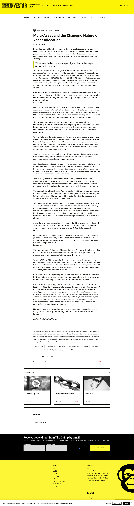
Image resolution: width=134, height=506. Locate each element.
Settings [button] (108, 503)
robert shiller (95, 346)
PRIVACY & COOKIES (59, 481)
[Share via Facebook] (34, 356)
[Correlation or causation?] (67, 383)
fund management (74, 346)
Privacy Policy (72, 503)
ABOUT (55, 471)
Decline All (117, 503)
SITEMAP (55, 486)
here (108, 440)
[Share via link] (47, 356)
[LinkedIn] (88, 493)
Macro (83, 17)
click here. (102, 480)
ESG (54, 478)
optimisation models (67, 350)
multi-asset (85, 346)
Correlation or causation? (65, 394)
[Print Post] (52, 356)
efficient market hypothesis (51, 350)
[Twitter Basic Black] (91, 493)
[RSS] (93, 493)
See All (108, 372)
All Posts (27, 17)
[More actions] (100, 30)
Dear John (89, 394)
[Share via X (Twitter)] (38, 356)
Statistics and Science (42, 17)
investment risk (50, 346)
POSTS (55, 473)
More (101, 17)
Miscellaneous (59, 17)
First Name (27, 444)
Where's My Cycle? (33, 394)
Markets (93, 17)
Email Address (50, 444)
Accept (126, 503)
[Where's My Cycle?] (37, 383)
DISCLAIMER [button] (57, 484)
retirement (37, 350)
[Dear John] (97, 383)
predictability (61, 346)
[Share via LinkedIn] (43, 356)
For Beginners (73, 17)
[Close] (132, 503)
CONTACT (56, 476)
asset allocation (38, 346)
